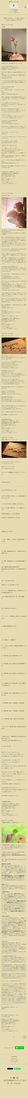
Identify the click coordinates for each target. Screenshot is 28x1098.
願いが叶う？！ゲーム (9, 440)
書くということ (7, 336)
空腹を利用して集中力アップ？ (13, 822)
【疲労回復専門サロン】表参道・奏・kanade (14, 1082)
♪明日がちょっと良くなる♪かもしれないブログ (14, 19)
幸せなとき (6, 195)
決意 (3, 27)
